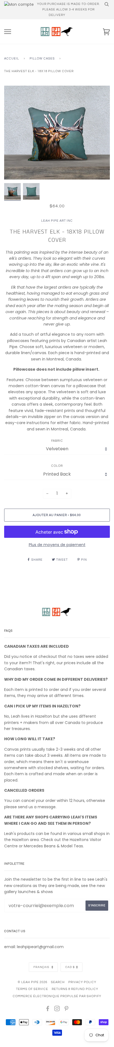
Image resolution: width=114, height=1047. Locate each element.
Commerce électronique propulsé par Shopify (57, 996)
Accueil (11, 58)
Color (57, 465)
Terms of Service (32, 989)
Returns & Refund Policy (75, 989)
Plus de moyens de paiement (57, 544)
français (41, 967)
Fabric (57, 440)
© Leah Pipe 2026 (32, 982)
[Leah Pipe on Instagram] (57, 1009)
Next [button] (100, 132)
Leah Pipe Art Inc (57, 220)
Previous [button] (13, 132)
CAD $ (70, 967)
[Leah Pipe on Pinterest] (66, 1009)
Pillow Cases (42, 58)
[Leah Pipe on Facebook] (48, 1009)
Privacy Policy (82, 982)
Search (58, 982)
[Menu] (7, 31)
